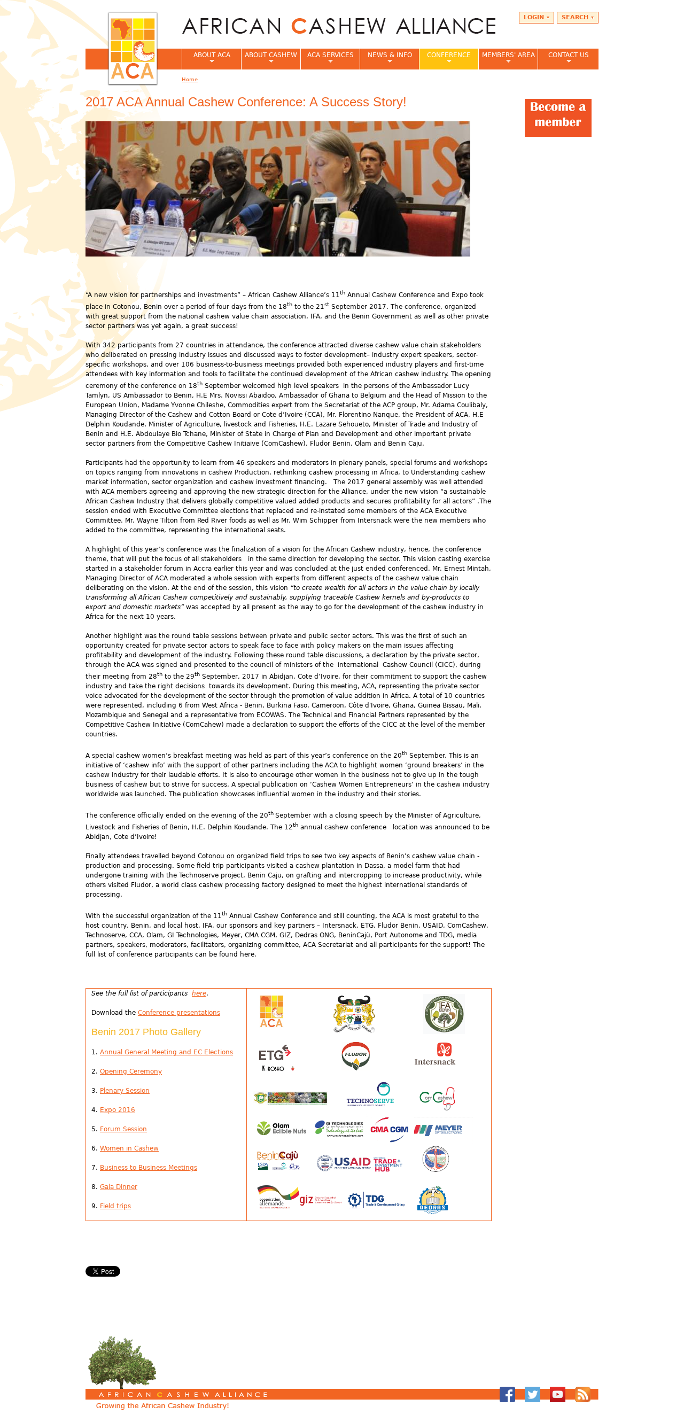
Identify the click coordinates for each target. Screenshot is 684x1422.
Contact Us (563, 58)
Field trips (115, 1206)
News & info (386, 58)
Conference (445, 58)
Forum (110, 1129)
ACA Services (327, 58)
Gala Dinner (118, 1187)
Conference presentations (179, 1012)
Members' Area (506, 58)
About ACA (206, 58)
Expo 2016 (117, 1110)
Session (134, 1129)
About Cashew (269, 58)
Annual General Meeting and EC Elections (166, 1052)
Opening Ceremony (131, 1071)
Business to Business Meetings (148, 1167)
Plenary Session (125, 1090)
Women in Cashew (129, 1148)
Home (190, 79)
